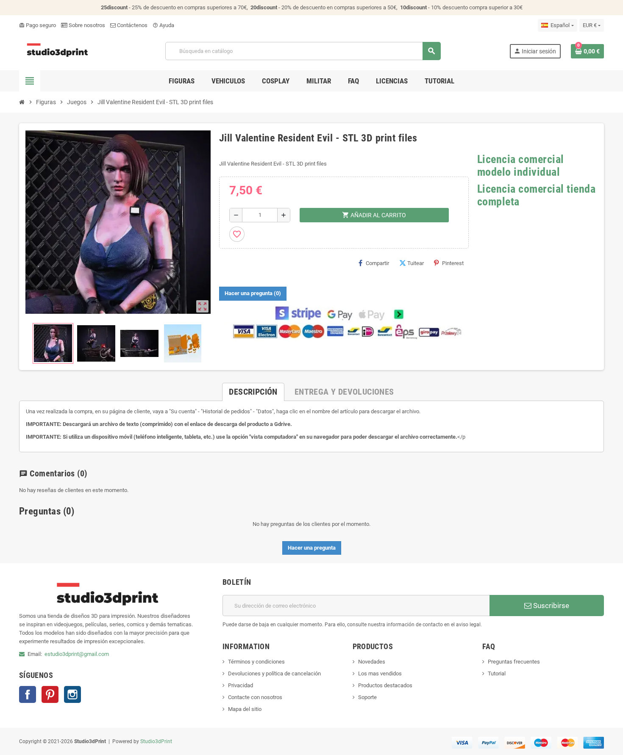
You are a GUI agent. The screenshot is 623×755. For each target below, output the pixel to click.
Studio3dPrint (156, 741)
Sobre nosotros (86, 25)
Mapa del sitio (244, 709)
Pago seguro (37, 25)
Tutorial (497, 673)
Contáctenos (131, 25)
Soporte (367, 697)
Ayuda (163, 25)
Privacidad (240, 685)
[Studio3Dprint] (58, 50)
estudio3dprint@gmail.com (76, 654)
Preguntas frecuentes (514, 661)
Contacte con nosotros (255, 697)
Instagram (72, 694)
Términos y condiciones (256, 661)
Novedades (371, 661)
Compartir (377, 263)
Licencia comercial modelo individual (520, 165)
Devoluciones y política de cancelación (274, 673)
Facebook (27, 694)
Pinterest (453, 263)
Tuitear (415, 263)
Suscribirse (550, 605)
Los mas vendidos (380, 673)
